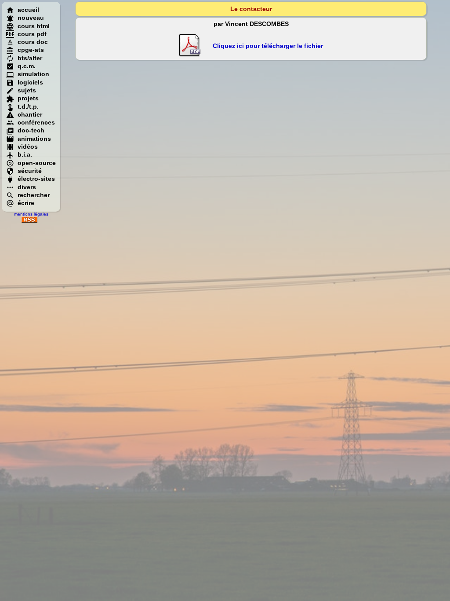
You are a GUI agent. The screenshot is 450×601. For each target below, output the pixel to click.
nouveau (31, 17)
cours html (34, 25)
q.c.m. (27, 66)
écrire (26, 202)
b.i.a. (25, 154)
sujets (27, 90)
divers (27, 187)
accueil (28, 9)
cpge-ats (31, 49)
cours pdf (32, 33)
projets (28, 98)
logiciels (30, 82)
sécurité (30, 170)
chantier (30, 114)
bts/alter (30, 58)
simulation (33, 73)
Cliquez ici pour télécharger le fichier (268, 45)
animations (34, 138)
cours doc (33, 41)
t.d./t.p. (28, 106)
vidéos (28, 146)
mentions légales (31, 214)
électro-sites (36, 178)
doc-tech (31, 130)
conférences (36, 122)
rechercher (34, 194)
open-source (37, 162)
